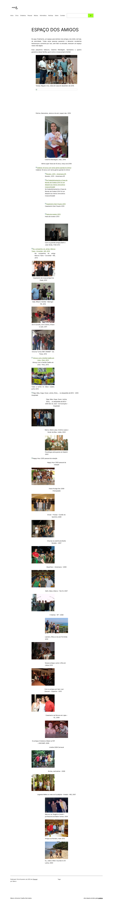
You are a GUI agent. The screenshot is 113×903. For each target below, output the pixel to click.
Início (11, 15)
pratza (100, 898)
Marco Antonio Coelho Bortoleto (21, 898)
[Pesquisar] (90, 15)
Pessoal (35, 879)
